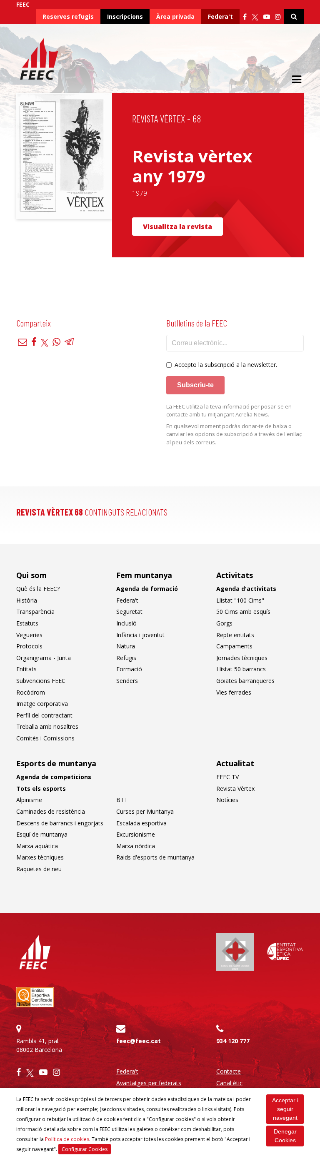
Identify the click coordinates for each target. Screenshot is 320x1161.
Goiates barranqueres (245, 681)
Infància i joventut (140, 635)
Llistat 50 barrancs (241, 669)
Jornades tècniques (242, 658)
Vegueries (29, 635)
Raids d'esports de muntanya (155, 857)
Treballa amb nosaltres (47, 726)
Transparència (35, 611)
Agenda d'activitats (246, 589)
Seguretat (129, 611)
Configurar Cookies (85, 1149)
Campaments (234, 646)
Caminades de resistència (50, 811)
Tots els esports (41, 788)
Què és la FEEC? (38, 589)
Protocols (29, 646)
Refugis (126, 658)
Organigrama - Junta (43, 658)
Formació (129, 669)
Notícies (227, 800)
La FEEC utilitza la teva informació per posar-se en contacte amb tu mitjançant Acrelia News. (229, 411)
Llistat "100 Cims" (240, 600)
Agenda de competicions (53, 777)
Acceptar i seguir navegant (285, 1109)
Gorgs (224, 623)
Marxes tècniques (40, 857)
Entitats (26, 669)
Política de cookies (67, 1139)
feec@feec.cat (138, 1041)
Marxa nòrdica (135, 846)
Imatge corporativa (42, 704)
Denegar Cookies (285, 1136)
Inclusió (126, 623)
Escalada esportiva (141, 823)
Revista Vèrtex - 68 (166, 118)
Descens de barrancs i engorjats (59, 823)
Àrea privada (175, 16)
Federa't (220, 16)
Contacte (228, 1071)
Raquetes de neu (39, 869)
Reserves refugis (68, 16)
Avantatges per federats (148, 1083)
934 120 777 (233, 1041)
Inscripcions (125, 16)
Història (26, 600)
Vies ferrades (233, 692)
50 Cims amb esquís (243, 611)
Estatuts (27, 623)
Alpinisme (29, 800)
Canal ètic (229, 1083)
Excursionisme (135, 834)
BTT (122, 800)
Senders (127, 681)
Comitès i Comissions (45, 738)
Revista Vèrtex (235, 788)
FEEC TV (227, 777)
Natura (125, 646)
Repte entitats (235, 635)
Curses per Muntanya (145, 811)
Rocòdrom (30, 692)
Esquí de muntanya (42, 834)
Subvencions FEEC (40, 681)
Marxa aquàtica (37, 846)
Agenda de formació (147, 589)
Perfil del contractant (44, 715)
